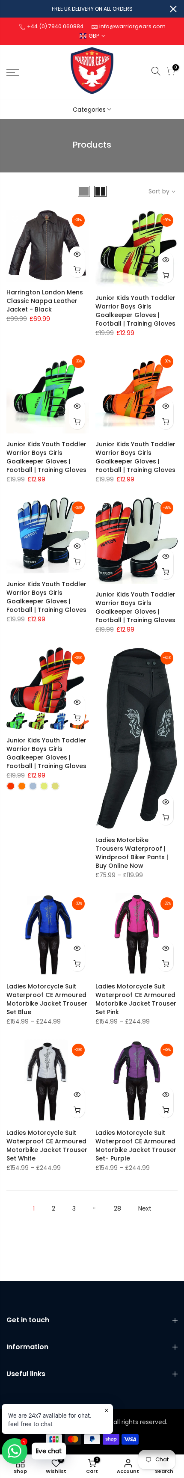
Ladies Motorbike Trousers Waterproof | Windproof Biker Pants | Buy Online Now (131, 853)
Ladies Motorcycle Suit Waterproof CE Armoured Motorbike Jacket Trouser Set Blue (46, 999)
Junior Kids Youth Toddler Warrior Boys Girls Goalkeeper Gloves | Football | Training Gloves (135, 311)
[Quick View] (77, 254)
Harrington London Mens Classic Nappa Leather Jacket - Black (44, 301)
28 (117, 1208)
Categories (89, 109)
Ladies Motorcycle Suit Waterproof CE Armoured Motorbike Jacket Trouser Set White (46, 1145)
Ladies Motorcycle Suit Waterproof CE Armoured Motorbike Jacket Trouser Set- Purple (135, 1145)
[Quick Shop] (77, 269)
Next (144, 1208)
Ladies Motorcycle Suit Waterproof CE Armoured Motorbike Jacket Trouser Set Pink (135, 999)
